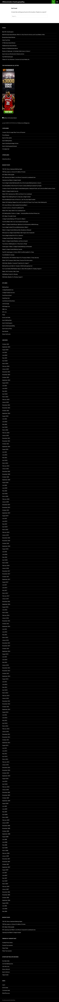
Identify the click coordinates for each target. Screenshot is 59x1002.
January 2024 (5, 369)
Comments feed (6, 990)
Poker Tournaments (7, 951)
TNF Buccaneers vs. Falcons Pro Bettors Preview (13, 171)
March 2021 (5, 463)
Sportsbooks (5, 331)
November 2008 (6, 828)
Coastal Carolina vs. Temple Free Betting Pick (13, 207)
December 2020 (6, 471)
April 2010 (4, 784)
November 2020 (6, 474)
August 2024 (5, 349)
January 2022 (5, 435)
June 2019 (4, 521)
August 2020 (5, 482)
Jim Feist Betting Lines (7, 963)
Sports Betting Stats (7, 320)
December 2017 (6, 571)
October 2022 (5, 410)
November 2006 (6, 894)
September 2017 (6, 579)
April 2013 (4, 690)
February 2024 (5, 366)
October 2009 (5, 798)
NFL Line (4, 312)
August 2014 (5, 654)
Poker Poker (5, 948)
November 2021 (6, 441)
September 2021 (6, 446)
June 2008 (4, 842)
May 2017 (4, 590)
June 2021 (4, 454)
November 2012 (6, 703)
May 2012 (4, 720)
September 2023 (6, 380)
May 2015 (4, 634)
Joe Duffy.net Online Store (8, 301)
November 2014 (6, 645)
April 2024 (4, 360)
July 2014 (4, 656)
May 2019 (4, 524)
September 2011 (6, 742)
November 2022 (6, 407)
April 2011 (4, 756)
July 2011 (4, 748)
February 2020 (5, 499)
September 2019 (6, 513)
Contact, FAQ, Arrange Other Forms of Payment (13, 132)
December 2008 (6, 825)
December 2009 (6, 792)
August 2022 (5, 416)
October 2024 (5, 344)
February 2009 (5, 820)
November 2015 (6, 620)
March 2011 (5, 759)
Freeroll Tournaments (7, 945)
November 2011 (6, 737)
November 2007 (6, 861)
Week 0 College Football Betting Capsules (12, 249)
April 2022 (4, 427)
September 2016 (6, 604)
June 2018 (4, 554)
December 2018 (6, 537)
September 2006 (6, 900)
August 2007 (5, 869)
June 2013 (4, 684)
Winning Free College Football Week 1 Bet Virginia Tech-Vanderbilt (18, 232)
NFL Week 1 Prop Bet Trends (9, 216)
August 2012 (5, 712)
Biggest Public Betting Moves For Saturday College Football (16, 196)
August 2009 (5, 803)
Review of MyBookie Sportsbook (10, 48)
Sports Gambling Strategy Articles (10, 143)
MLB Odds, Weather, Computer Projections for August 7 (15, 263)
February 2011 (5, 762)
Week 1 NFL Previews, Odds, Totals (10, 271)
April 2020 (4, 493)
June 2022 (4, 421)
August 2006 (5, 903)
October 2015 (5, 623)
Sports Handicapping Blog (8, 325)
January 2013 (5, 698)
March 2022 (5, 430)
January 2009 (5, 822)
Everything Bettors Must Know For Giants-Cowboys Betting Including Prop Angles (21, 185)
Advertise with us (6, 159)
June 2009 (4, 809)
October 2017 (5, 576)
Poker (3, 314)
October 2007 (5, 864)
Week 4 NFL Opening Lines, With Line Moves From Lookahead (17, 194)
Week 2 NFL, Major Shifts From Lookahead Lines (13, 210)
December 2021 (6, 438)
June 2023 (4, 388)
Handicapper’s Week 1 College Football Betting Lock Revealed (17, 246)
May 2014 (4, 662)
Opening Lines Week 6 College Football (11, 180)
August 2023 (5, 383)
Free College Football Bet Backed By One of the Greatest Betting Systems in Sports (21, 183)
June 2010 (4, 781)
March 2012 (5, 726)
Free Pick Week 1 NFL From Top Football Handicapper (15, 221)
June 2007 (4, 875)
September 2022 (6, 413)
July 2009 (4, 806)
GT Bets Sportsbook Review (8, 43)
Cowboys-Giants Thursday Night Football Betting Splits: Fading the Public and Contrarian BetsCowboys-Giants (28, 188)
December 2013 (6, 668)
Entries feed (5, 987)
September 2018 (6, 546)
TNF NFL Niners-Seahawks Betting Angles (12, 169)
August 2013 (5, 679)
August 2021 (5, 449)
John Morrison (5, 966)
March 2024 (5, 363)
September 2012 (6, 709)
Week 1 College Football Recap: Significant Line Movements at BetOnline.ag (20, 224)
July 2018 (4, 551)
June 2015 (4, 632)
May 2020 (4, 490)
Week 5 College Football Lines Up (10, 191)
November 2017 (6, 573)
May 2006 (4, 911)
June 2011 (4, 751)
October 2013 (5, 673)
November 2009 (6, 795)
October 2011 (5, 739)
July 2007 (4, 872)
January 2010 (5, 789)
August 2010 (5, 778)
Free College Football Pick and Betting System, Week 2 (15, 227)
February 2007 (5, 886)
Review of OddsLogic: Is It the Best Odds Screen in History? (16, 51)
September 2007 (6, 867)
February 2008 (5, 853)
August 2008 (5, 836)
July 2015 (4, 629)
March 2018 (5, 562)
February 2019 (5, 532)
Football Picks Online (7, 942)
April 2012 (4, 723)
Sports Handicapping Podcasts (9, 146)
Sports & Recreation (7, 137)
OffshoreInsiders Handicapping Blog (13, 2)
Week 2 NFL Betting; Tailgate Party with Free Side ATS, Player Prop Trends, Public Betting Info (24, 202)
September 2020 (6, 479)
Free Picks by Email (7, 295)
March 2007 (5, 883)
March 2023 (5, 396)
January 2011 (5, 764)
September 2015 (6, 626)
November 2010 (6, 770)
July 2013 (4, 681)
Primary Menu (57, 2)
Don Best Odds (5, 961)
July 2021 (4, 452)
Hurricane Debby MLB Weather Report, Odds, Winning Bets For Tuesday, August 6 (21, 268)
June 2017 (4, 587)
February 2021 (5, 466)
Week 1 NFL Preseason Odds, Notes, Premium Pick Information (17, 260)
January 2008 (5, 856)
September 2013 (6, 676)
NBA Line (4, 309)
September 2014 (6, 651)
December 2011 (6, 734)
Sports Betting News (7, 140)
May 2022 (4, 424)
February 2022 (5, 432)
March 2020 (5, 496)
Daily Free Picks (6, 40)
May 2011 (4, 753)
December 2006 (6, 892)
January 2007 (5, 889)
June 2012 (4, 717)
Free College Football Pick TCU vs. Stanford (12, 235)
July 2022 (4, 418)
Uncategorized (5, 149)
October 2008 (5, 831)
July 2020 (4, 485)
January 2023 (5, 402)
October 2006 (5, 897)
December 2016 (6, 601)
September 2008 (6, 834)
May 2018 (4, 557)
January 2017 (5, 598)
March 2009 (5, 817)
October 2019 (5, 510)
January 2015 (5, 640)
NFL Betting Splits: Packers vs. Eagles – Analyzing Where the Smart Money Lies (20, 213)
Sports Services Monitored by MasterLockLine (13, 54)
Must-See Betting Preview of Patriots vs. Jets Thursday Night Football (18, 199)
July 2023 (4, 385)
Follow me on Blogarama (24, 123)
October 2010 (5, 773)
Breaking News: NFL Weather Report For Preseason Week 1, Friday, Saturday (20, 257)
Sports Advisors (6, 972)
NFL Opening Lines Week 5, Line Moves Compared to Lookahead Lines (18, 177)
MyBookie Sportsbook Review (9, 45)
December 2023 (6, 371)
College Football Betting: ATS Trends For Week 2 (13, 219)
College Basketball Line (7, 289)
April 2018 (4, 560)
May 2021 (4, 457)
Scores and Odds (6, 317)
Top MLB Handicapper (7, 56)
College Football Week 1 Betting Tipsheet (12, 238)
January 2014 (5, 665)
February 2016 (5, 615)
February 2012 (5, 728)
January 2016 (5, 618)
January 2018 (5, 568)
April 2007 (4, 881)
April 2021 (4, 460)
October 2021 (5, 443)
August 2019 (5, 515)
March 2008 (5, 850)
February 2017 (5, 596)
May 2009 (4, 811)
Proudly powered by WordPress (8, 1000)
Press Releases (5, 135)
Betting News (5, 287)
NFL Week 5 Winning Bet (8, 174)
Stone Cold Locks (6, 334)
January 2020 (5, 501)
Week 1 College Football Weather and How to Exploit (15, 241)
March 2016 (5, 612)
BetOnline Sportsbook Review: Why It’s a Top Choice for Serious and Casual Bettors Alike (23, 34)
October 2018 (5, 543)
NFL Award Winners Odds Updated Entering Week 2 (14, 205)
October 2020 (5, 477)
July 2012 (4, 715)
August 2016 (5, 607)
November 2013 (6, 670)
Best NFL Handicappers (8, 31)
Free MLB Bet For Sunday (8, 254)
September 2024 (6, 347)
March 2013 (5, 692)
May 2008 (4, 845)
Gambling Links (6, 298)
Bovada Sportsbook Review (8, 37)
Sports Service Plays (7, 328)
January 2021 (5, 468)
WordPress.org (6, 993)
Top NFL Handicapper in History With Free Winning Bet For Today (18, 252)
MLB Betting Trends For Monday (10, 274)
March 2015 (5, 637)
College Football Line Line (8, 292)
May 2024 (4, 358)
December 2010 (6, 767)
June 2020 (4, 488)
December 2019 (6, 504)
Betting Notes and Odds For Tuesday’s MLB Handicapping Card (17, 266)
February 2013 (5, 695)
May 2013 (4, 687)
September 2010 (6, 775)
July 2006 (4, 905)
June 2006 (4, 908)
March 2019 (5, 529)
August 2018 (5, 549)
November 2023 (6, 374)
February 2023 (5, 399)
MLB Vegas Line (6, 306)
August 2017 (5, 582)
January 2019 (5, 535)
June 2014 (4, 659)
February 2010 (5, 786)
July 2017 (4, 585)
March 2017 (5, 593)
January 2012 (5, 731)
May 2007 (4, 878)
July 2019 (4, 518)
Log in (3, 984)
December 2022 (6, 405)
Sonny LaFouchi (6, 969)
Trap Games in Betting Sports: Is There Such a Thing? (14, 243)
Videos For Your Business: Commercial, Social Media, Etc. (16, 59)
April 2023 (4, 394)
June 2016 (4, 609)
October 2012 (5, 706)
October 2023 (5, 377)
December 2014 (6, 643)
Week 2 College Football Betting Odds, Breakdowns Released (16, 230)
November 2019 (6, 507)
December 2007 (6, 858)
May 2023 (4, 391)
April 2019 (4, 526)
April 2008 (4, 847)
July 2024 (4, 352)
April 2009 (4, 814)
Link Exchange (5, 303)
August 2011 (5, 745)
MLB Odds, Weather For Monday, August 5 (12, 277)
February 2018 (5, 565)
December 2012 (6, 701)
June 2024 (4, 355)
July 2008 (4, 839)
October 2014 (5, 648)
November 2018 (6, 540)
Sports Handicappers (7, 323)
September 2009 (6, 800)
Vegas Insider (5, 974)
